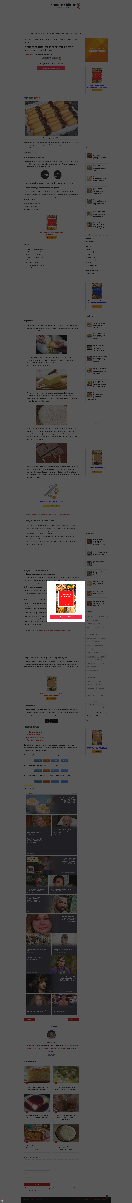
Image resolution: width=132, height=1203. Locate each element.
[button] (83, 582)
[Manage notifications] (2, 1200)
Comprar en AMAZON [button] (66, 617)
